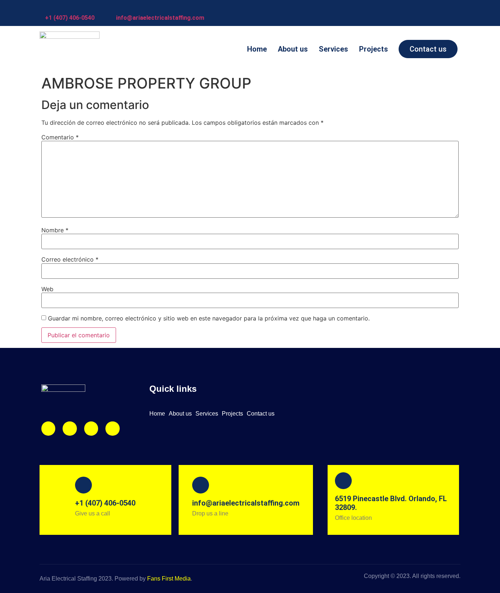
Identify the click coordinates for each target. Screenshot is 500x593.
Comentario (60, 137)
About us (293, 49)
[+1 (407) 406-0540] (48, 7)
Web (47, 289)
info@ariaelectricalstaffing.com (160, 17)
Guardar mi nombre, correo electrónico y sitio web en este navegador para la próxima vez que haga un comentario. (209, 318)
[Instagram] (48, 428)
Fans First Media (169, 578)
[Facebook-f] (70, 428)
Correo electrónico (69, 259)
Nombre (54, 230)
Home (257, 49)
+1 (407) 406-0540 (69, 17)
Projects (373, 49)
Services (333, 49)
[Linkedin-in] (91, 428)
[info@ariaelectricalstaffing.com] (119, 7)
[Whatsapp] (112, 428)
